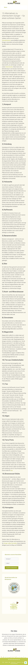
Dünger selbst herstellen (10, 543)
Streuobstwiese (6, 40)
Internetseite (9, 67)
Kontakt (6, 662)
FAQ (3, 662)
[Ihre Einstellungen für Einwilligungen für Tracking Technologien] (25, 662)
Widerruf (23, 662)
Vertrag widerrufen (14, 663)
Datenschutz (13, 662)
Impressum (19, 662)
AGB (9, 662)
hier (12, 470)
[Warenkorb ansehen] (25, 7)
